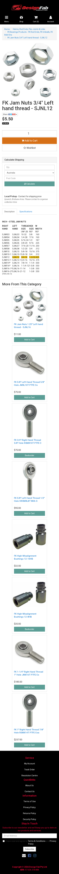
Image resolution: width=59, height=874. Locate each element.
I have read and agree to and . (31, 842)
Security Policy (29, 819)
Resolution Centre (29, 775)
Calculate (30, 184)
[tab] (9, 212)
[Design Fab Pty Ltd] (29, 7)
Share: (5, 114)
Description (9, 211)
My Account (29, 763)
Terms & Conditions (36, 841)
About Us (29, 785)
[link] (29, 855)
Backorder (29, 455)
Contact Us (30, 791)
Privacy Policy (29, 807)
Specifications (25, 211)
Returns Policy (29, 813)
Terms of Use (29, 801)
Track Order (29, 769)
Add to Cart (30, 140)
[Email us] (24, 855)
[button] (29, 148)
